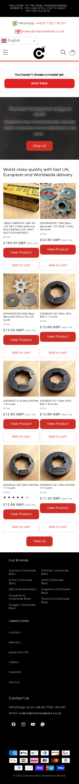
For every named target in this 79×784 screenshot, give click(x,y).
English (13, 41)
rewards (15, 672)
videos (14, 662)
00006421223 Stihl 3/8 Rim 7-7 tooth (21, 487)
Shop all (39, 146)
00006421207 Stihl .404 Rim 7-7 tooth (55, 315)
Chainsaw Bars (32, 776)
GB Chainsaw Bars (22, 589)
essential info (19, 652)
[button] (5, 52)
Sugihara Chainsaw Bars (55, 591)
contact (15, 632)
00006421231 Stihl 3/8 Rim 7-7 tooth (57, 487)
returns (14, 682)
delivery (15, 642)
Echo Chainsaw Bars (20, 582)
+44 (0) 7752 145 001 (51, 23)
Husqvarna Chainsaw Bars (20, 597)
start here (39, 83)
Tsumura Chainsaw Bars (55, 600)
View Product (21, 252)
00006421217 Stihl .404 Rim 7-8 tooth (55, 402)
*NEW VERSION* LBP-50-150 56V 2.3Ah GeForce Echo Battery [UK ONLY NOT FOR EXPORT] (19, 228)
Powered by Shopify (54, 776)
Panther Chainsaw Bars (55, 572)
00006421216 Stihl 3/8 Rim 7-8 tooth (21, 402)
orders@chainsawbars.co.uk (43, 31)
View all (39, 541)
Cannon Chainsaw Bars (22, 572)
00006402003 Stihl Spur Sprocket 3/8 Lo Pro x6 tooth (19, 317)
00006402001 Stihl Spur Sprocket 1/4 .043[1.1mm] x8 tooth (56, 226)
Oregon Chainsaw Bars (22, 606)
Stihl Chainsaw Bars (52, 582)
